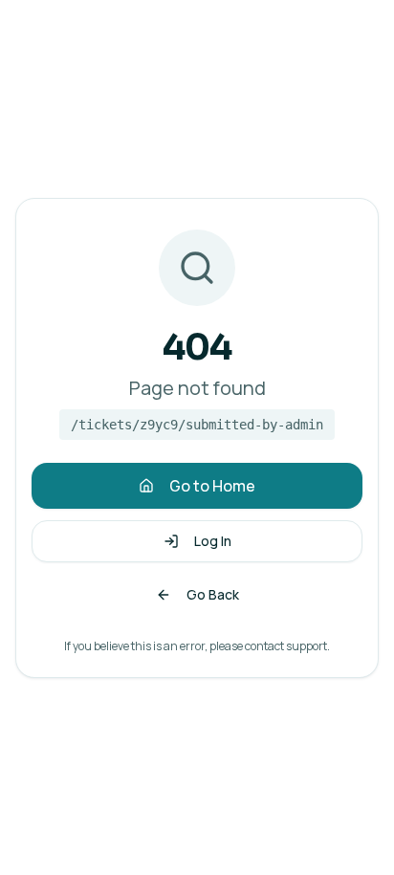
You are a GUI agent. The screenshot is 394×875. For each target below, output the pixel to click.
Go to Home (212, 485)
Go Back (212, 594)
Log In (212, 541)
